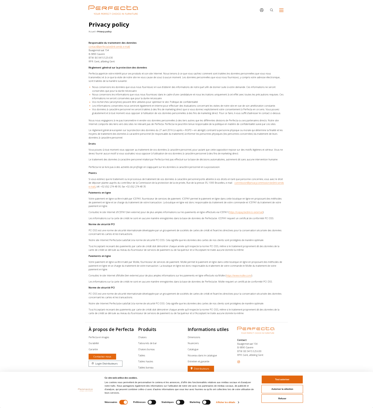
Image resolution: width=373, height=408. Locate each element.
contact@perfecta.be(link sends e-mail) (109, 46)
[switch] (152, 402)
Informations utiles (208, 329)
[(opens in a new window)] (238, 361)
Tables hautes (145, 361)
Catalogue (193, 349)
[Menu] (281, 10)
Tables (141, 355)
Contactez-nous (102, 356)
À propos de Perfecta (111, 329)
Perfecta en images (99, 337)
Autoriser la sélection (282, 389)
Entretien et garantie (198, 361)
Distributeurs (201, 368)
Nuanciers (193, 343)
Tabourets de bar (147, 343)
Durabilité (94, 343)
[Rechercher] (271, 10)
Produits (147, 329)
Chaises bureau (146, 349)
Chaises (142, 337)
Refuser (282, 398)
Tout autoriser (282, 379)
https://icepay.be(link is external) (246, 212)
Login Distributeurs (106, 363)
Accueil (92, 31)
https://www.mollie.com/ (238, 275)
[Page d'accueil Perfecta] (113, 10)
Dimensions (194, 337)
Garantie (93, 349)
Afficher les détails (225, 402)
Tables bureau (145, 367)
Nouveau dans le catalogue (202, 355)
